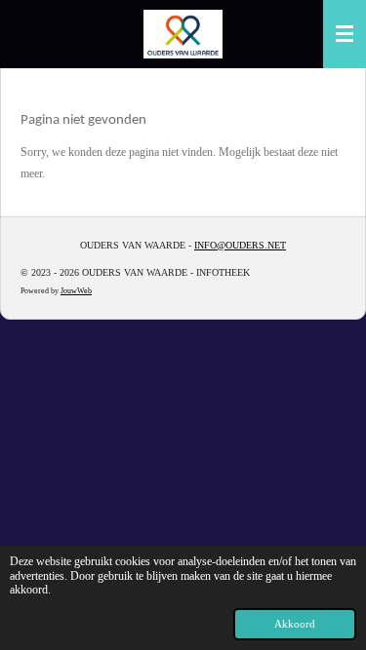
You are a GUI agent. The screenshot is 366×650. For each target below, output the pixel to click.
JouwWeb (76, 291)
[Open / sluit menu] (344, 34)
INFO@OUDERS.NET (240, 245)
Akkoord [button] (294, 624)
